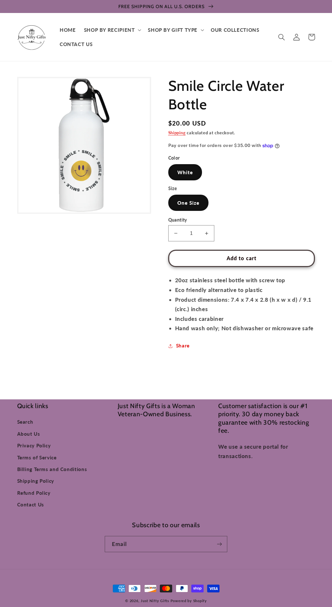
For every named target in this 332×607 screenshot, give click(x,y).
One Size (188, 203)
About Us (28, 434)
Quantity (177, 220)
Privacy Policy (34, 445)
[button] (112, 30)
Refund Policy (34, 493)
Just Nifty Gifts (155, 601)
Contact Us (30, 504)
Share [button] (183, 345)
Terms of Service (37, 457)
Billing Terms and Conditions (52, 469)
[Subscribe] (219, 544)
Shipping (177, 132)
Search (25, 422)
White (185, 172)
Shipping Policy (35, 481)
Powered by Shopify (189, 601)
